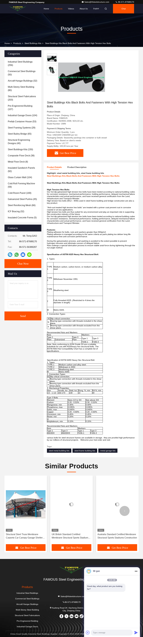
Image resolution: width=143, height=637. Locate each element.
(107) (20, 107)
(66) (21, 205)
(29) (21, 127)
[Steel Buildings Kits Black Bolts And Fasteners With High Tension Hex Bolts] (81, 77)
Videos (71, 9)
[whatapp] (16, 255)
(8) (18, 162)
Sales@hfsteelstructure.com (97, 2)
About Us (84, 9)
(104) (22, 115)
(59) (21, 185)
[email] (23, 254)
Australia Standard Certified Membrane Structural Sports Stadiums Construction (117, 536)
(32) (22, 81)
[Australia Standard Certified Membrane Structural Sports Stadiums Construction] (117, 504)
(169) (19, 193)
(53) (22, 121)
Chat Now (23, 263)
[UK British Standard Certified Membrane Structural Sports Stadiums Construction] (71, 504)
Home (46, 9)
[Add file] (88, 632)
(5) (22, 217)
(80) (21, 88)
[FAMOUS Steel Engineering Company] (18, 8)
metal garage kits (107, 451)
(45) (22, 199)
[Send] (136, 632)
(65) (19, 134)
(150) (20, 149)
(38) (21, 155)
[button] (18, 511)
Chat (123, 9)
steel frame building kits (84, 451)
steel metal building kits (59, 451)
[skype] (10, 254)
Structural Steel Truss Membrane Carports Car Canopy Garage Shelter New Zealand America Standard (24, 536)
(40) (19, 141)
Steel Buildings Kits (33, 43)
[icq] (29, 254)
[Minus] (136, 571)
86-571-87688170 (126, 2)
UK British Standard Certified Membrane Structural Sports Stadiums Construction (70, 536)
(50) (21, 73)
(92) (21, 169)
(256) (20, 63)
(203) (22, 98)
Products (58, 9)
